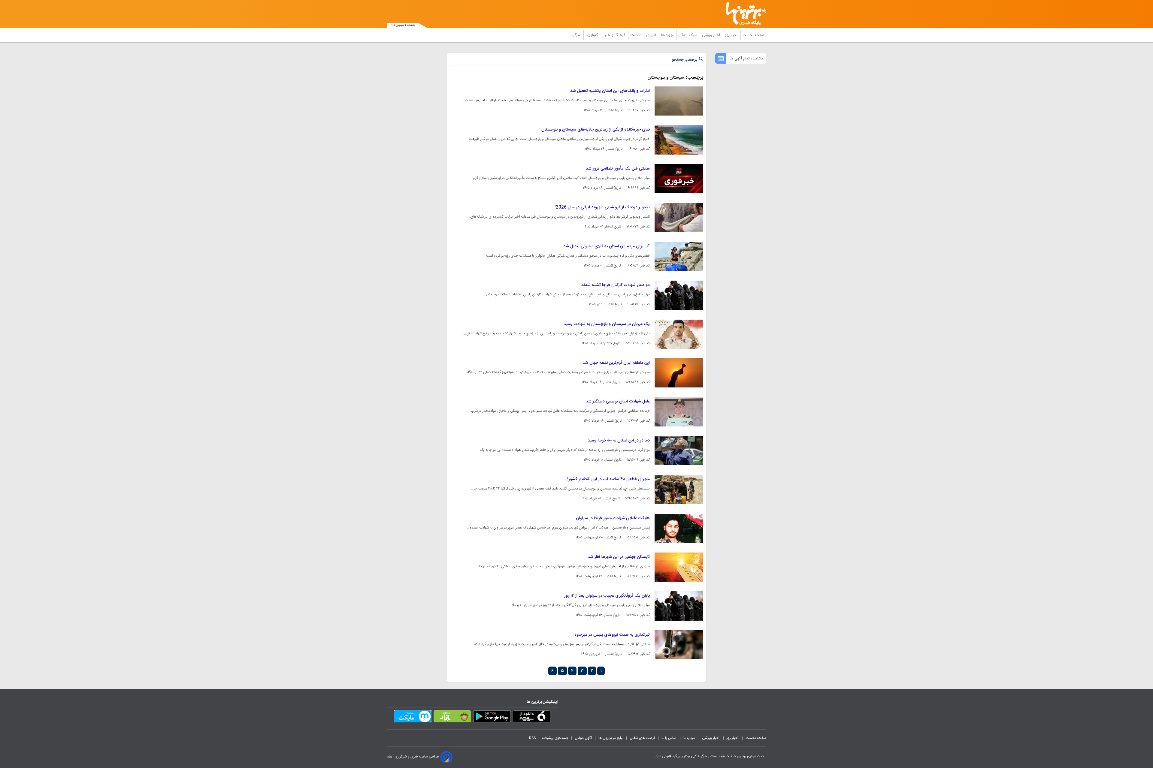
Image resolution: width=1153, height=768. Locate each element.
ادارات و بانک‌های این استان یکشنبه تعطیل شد (610, 91)
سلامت (636, 35)
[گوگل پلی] (492, 717)
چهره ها (667, 35)
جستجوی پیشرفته (555, 738)
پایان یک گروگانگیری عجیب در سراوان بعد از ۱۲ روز (607, 595)
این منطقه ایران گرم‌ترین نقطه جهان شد (616, 363)
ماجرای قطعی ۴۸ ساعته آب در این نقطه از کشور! (608, 479)
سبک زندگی (688, 35)
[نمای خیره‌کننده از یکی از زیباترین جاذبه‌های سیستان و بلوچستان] (679, 139)
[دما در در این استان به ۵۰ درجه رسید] (679, 450)
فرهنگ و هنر (615, 35)
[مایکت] (412, 717)
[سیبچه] (531, 717)
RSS (532, 738)
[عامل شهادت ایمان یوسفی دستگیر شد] (679, 411)
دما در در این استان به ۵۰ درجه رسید (619, 440)
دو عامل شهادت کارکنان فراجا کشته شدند (615, 285)
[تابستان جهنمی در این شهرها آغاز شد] (679, 567)
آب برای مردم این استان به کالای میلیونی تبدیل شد (606, 246)
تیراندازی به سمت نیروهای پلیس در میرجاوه (612, 634)
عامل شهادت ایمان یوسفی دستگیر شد (618, 401)
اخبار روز (732, 35)
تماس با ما (669, 738)
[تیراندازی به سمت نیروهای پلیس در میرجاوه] (679, 644)
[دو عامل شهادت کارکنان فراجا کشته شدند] (679, 295)
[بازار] (452, 717)
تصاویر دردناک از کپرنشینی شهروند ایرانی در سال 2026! (602, 207)
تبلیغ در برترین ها (610, 738)
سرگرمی (575, 35)
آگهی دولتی (583, 738)
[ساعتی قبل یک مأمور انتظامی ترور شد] (679, 178)
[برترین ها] (743, 14)
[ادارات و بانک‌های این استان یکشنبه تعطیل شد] (679, 101)
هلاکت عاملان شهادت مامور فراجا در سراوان (613, 518)
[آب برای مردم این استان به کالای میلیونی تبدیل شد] (679, 256)
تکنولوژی (593, 35)
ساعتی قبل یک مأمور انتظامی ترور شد (618, 168)
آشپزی (651, 35)
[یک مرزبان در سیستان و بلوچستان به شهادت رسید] (679, 334)
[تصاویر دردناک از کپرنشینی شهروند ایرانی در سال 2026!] (679, 217)
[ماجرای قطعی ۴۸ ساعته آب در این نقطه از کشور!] (679, 489)
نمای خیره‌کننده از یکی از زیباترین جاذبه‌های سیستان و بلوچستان (595, 129)
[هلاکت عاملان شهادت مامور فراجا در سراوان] (679, 528)
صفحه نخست (753, 35)
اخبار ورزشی (711, 35)
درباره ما (689, 738)
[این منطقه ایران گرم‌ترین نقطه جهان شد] (679, 372)
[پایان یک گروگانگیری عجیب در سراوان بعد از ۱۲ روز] (679, 605)
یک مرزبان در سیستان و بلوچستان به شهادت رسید (607, 324)
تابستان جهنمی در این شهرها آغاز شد (619, 557)
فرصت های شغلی (642, 738)
